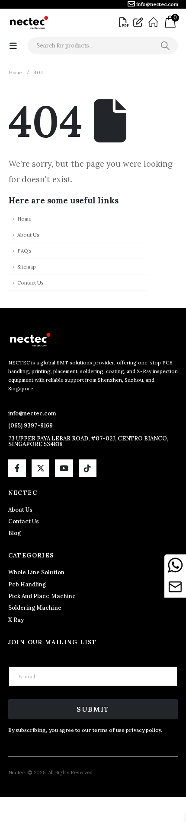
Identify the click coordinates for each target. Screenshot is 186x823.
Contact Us (30, 282)
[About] (155, 22)
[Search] (165, 45)
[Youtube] (64, 468)
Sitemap (26, 266)
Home (24, 218)
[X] (40, 468)
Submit (93, 709)
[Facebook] (17, 468)
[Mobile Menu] (13, 45)
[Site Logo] (28, 22)
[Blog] (139, 22)
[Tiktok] (87, 468)
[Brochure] (125, 22)
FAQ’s (24, 250)
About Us (28, 234)
